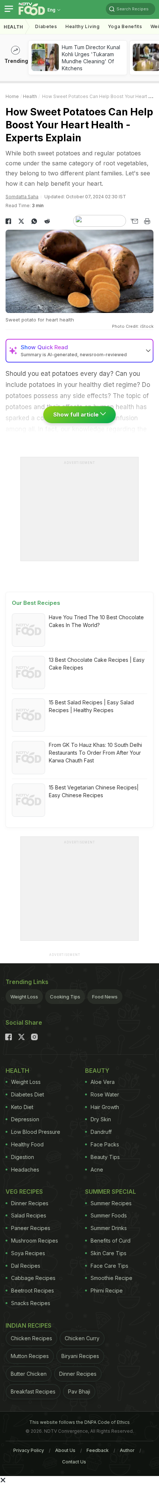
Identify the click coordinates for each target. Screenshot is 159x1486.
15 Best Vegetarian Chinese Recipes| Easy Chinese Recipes (94, 791)
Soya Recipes (28, 1253)
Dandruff (101, 1132)
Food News (105, 997)
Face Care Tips (109, 1266)
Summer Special (110, 1191)
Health (13, 27)
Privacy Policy (28, 1450)
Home (12, 96)
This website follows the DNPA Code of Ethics (79, 1422)
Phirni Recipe (107, 1290)
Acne (97, 1169)
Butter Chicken (29, 1374)
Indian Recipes (28, 1325)
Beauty (97, 1070)
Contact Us (74, 1462)
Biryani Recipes (80, 1356)
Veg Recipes (24, 1191)
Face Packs (105, 1144)
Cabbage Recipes (33, 1278)
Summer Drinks (109, 1228)
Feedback (98, 1450)
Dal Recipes (25, 1266)
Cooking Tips (65, 997)
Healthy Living (82, 26)
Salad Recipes (28, 1215)
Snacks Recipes (30, 1303)
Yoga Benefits (125, 26)
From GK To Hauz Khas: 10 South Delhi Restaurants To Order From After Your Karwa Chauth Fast (95, 753)
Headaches (25, 1169)
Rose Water (105, 1094)
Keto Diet (22, 1107)
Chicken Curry (82, 1338)
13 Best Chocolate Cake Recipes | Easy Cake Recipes (97, 664)
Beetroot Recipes (32, 1290)
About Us (65, 1450)
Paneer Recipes (30, 1228)
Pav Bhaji (79, 1391)
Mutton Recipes (30, 1356)
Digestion (22, 1157)
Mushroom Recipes (34, 1240)
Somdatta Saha (22, 196)
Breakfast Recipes (33, 1391)
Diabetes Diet (27, 1094)
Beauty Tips (105, 1157)
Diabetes (46, 26)
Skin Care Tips (108, 1253)
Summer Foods (109, 1215)
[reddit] (47, 221)
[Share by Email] (134, 221)
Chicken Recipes (31, 1338)
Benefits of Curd (111, 1240)
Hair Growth (105, 1107)
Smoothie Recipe (111, 1278)
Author (127, 1450)
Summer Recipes (111, 1203)
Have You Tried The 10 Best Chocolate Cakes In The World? (96, 621)
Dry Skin (101, 1119)
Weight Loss (24, 997)
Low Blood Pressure (35, 1132)
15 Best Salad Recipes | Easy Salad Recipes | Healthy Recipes (91, 706)
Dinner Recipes (29, 1203)
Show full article (76, 414)
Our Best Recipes (36, 602)
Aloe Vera (103, 1082)
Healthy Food (27, 1144)
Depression (25, 1119)
